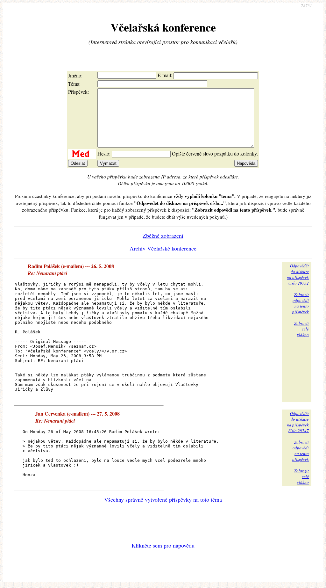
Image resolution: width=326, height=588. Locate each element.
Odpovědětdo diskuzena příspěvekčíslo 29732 (298, 274)
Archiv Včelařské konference (163, 248)
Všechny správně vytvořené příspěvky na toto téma (163, 499)
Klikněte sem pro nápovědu (163, 545)
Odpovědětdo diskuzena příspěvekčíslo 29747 (298, 421)
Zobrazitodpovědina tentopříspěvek (300, 303)
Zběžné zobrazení (163, 235)
